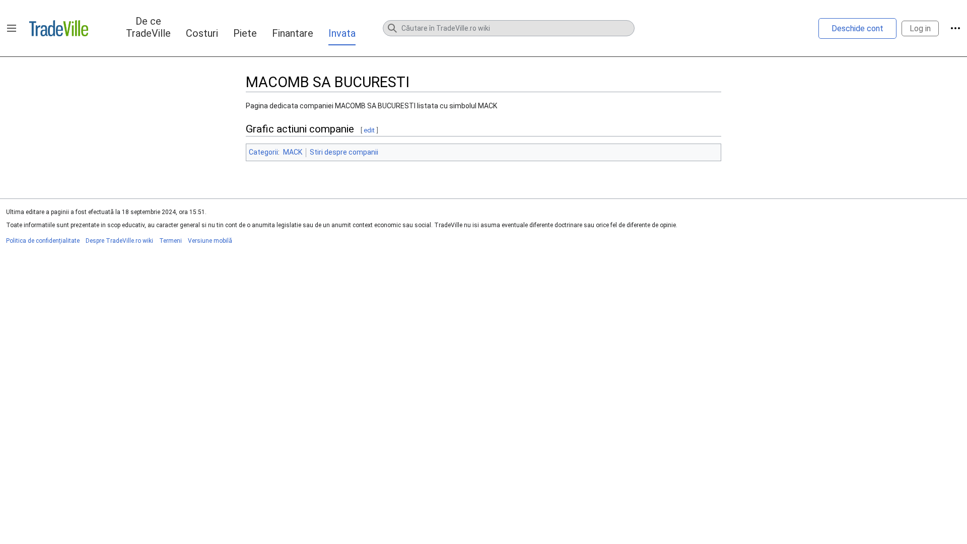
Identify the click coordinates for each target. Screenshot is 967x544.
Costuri (202, 33)
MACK (292, 152)
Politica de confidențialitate (43, 240)
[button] (11, 28)
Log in (920, 28)
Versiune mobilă (210, 240)
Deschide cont (857, 28)
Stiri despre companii (344, 152)
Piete (245, 33)
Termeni (170, 240)
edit (369, 130)
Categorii (263, 152)
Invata (342, 33)
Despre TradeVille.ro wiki (119, 240)
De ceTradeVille (148, 27)
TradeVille (58, 28)
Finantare (292, 33)
